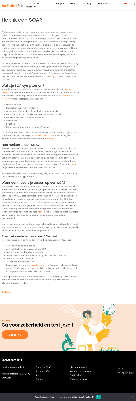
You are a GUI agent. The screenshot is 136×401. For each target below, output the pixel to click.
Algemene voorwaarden (81, 371)
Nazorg (87, 3)
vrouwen (6, 98)
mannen (66, 95)
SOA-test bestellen (32, 5)
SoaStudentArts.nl (45, 135)
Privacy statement (78, 367)
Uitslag (73, 3)
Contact (39, 379)
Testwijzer (59, 3)
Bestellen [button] (6, 292)
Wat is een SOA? (43, 367)
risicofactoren (38, 265)
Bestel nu (15, 335)
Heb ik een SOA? (43, 371)
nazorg (41, 211)
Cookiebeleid (76, 375)
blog (52, 76)
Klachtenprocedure (79, 379)
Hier (74, 164)
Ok (98, 397)
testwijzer (49, 138)
